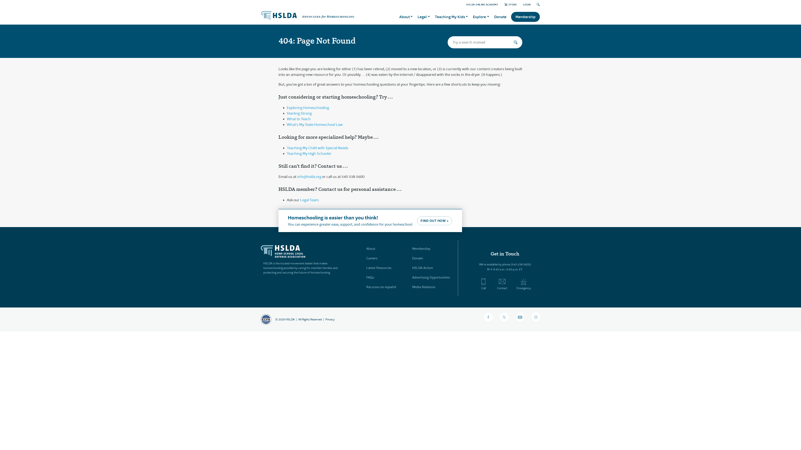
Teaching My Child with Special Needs (317, 148)
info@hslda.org (309, 176)
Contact (502, 288)
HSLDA (290, 319)
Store (513, 4)
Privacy (330, 319)
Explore (479, 16)
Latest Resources (378, 268)
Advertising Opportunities (431, 277)
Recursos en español (381, 287)
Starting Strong (299, 113)
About (370, 248)
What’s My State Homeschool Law (315, 124)
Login (527, 4)
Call (483, 288)
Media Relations (423, 287)
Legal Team (309, 200)
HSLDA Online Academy (482, 4)
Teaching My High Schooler (309, 153)
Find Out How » (434, 221)
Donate (500, 16)
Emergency (523, 288)
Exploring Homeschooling (308, 107)
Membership (525, 17)
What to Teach (299, 119)
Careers (371, 258)
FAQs (370, 277)
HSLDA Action (422, 268)
